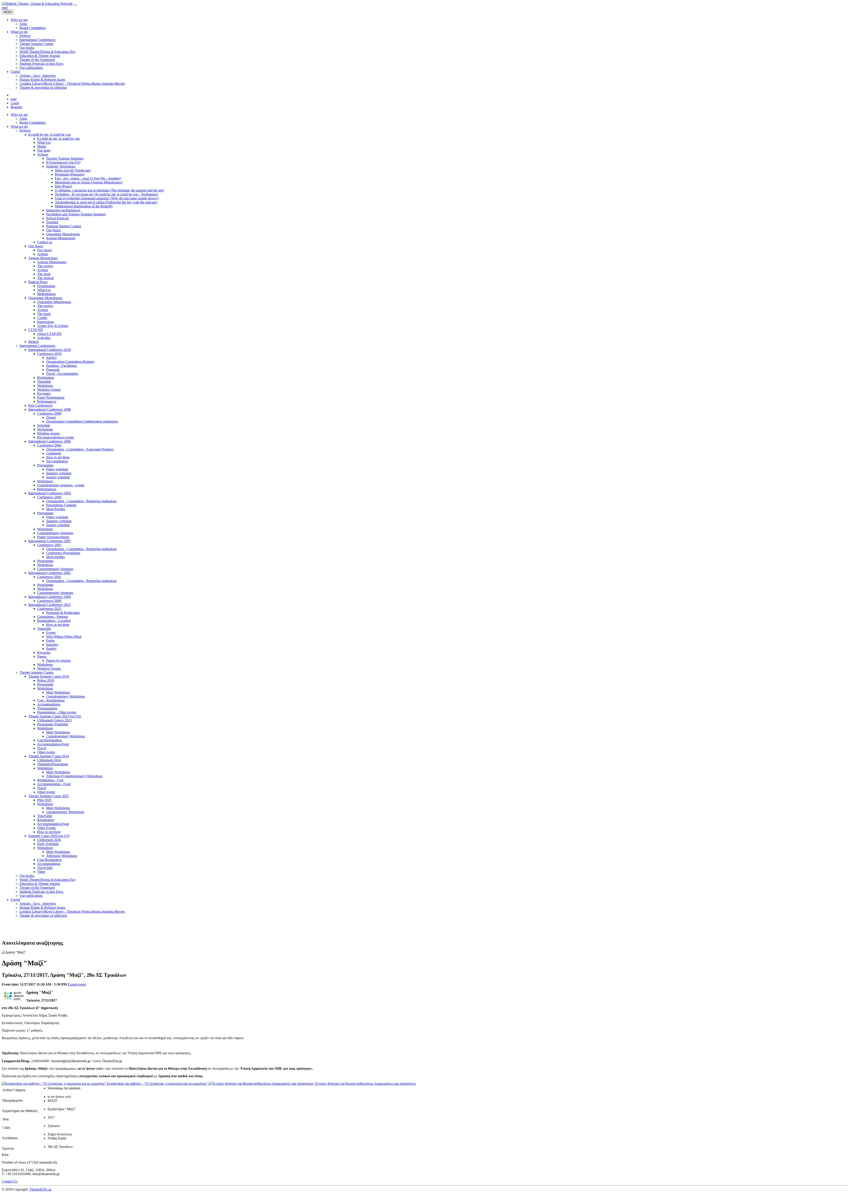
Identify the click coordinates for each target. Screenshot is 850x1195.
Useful (15, 899)
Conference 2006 (49, 445)
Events (51, 632)
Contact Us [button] (9, 1181)
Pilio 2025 (44, 800)
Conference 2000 (49, 601)
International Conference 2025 (49, 605)
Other (41, 872)
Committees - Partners (52, 617)
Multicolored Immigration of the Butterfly (84, 206)
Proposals (53, 369)
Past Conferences (40, 405)
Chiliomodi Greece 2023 (54, 720)
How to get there (58, 457)
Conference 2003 (49, 545)
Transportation (47, 708)
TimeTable (44, 816)
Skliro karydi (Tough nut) (73, 170)
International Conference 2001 (49, 573)
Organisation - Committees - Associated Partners (80, 449)
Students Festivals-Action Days (41, 891)
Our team (43, 150)
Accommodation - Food (54, 784)
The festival (45, 278)
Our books (26, 876)
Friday (50, 640)
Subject (51, 358)
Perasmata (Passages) (70, 174)
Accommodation (48, 704)
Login (15, 103)
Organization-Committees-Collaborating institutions (82, 421)
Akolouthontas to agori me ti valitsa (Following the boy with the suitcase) (106, 202)
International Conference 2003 (49, 541)
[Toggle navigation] (75, 5)
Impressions (45, 322)
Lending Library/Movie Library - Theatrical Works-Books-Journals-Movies (72, 911)
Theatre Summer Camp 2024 (48, 756)
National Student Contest (63, 226)
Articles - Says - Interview (37, 903)
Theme (51, 417)
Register (16, 107)
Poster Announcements (53, 537)
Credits (42, 318)
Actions (42, 154)
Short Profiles (55, 509)
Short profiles (55, 557)
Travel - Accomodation (62, 373)
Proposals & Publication (63, 613)
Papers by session (58, 660)
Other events (46, 752)
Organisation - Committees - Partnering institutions (81, 501)
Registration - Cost (50, 780)
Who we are (19, 114)
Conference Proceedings (63, 553)
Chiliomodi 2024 (49, 760)
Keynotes (43, 393)
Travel (41, 748)
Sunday (51, 648)
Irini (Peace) (63, 186)
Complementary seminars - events (60, 485)
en (3, 8)
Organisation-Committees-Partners (70, 362)
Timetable (44, 381)
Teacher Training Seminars (64, 158)
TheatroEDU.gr (40, 1189)
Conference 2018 (49, 354)
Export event (77, 984)
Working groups (48, 433)
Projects (25, 130)
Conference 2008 (49, 413)
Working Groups (49, 389)
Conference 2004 (49, 497)
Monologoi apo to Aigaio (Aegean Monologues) (88, 182)
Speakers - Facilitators (61, 365)
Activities (43, 338)
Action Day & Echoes (52, 326)
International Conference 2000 (49, 597)
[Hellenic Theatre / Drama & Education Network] (37, 4)
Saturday (52, 644)
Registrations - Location (54, 621)
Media (41, 146)
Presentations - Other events (56, 712)
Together (52, 222)
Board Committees (32, 122)
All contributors (57, 461)
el (6, 8)
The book (44, 274)
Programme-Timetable (52, 724)
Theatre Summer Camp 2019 (48, 676)
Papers (41, 656)
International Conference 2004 (49, 493)
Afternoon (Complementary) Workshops (74, 776)
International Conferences (37, 346)
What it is (43, 142)
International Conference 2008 (49, 409)
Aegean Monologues (60, 238)
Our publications (31, 895)
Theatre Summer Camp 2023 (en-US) (54, 716)
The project (45, 266)
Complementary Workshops (65, 696)
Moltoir (33, 342)
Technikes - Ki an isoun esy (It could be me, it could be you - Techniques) (106, 194)
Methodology (46, 294)
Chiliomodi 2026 (49, 840)
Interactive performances (63, 210)
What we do (19, 126)
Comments (53, 453)
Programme (45, 465)
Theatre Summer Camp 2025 (48, 796)
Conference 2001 (49, 577)
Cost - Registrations (51, 700)
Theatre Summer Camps (36, 672)
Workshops (45, 385)
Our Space (53, 230)
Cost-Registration (49, 740)
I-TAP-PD (35, 330)
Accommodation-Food (53, 744)
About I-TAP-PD (49, 334)
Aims (23, 118)
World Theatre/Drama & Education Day (47, 880)
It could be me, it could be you (49, 134)
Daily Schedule (48, 844)
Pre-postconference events (55, 437)
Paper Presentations (50, 397)
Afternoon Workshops (61, 856)
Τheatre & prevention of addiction (43, 915)
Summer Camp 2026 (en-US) (49, 836)
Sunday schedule (58, 477)
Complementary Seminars (55, 533)
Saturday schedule (58, 473)
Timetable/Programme (52, 764)
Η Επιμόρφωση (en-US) (63, 162)
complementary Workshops (65, 812)
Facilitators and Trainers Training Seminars (76, 214)
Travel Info (45, 868)
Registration (45, 377)
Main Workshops (58, 692)
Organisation (46, 286)
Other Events (46, 828)
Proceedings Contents (61, 505)
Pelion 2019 (45, 680)
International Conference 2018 (49, 350)
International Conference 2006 (49, 441)
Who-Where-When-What (63, 636)
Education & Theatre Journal (39, 884)
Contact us (44, 242)
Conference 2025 (49, 609)
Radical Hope (38, 282)
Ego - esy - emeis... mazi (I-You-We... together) (88, 178)
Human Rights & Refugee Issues (42, 907)
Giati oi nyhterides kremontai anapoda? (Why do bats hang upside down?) (106, 198)
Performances (46, 401)
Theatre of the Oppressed (37, 887)
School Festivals (57, 218)
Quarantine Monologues (63, 234)
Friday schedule (57, 469)
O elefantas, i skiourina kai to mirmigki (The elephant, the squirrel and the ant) (109, 190)
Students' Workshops (60, 166)
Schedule (43, 425)
